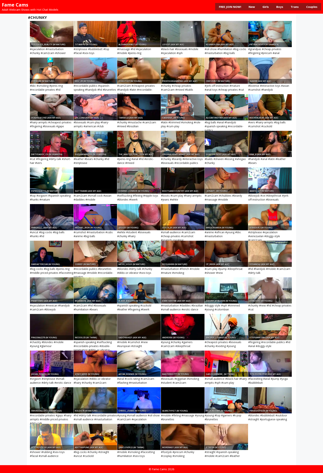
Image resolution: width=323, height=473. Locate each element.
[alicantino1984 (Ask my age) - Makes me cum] (226, 107)
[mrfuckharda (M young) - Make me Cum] (226, 217)
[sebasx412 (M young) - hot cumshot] (270, 217)
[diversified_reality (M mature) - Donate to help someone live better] (51, 34)
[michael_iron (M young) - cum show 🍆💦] (95, 217)
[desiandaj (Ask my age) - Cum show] (270, 254)
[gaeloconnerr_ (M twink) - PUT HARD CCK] (226, 364)
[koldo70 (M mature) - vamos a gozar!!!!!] (95, 400)
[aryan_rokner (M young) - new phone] (139, 364)
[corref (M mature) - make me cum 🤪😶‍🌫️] (95, 254)
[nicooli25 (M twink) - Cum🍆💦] (95, 327)
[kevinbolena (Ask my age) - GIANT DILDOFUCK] (226, 34)
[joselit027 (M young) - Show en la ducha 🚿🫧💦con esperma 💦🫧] (139, 71)
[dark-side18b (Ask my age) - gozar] (182, 290)
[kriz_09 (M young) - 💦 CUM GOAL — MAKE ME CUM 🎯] (95, 71)
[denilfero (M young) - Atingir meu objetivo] (270, 290)
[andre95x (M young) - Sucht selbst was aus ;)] (182, 327)
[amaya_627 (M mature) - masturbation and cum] (270, 180)
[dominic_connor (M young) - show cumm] (139, 180)
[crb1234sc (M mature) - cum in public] (226, 71)
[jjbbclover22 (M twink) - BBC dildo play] (139, 437)
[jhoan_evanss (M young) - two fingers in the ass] (51, 364)
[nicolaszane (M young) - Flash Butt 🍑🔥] (226, 400)
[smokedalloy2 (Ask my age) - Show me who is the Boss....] (51, 400)
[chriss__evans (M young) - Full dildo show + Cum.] (139, 400)
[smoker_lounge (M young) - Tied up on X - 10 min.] (226, 327)
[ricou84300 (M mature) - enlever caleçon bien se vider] (182, 254)
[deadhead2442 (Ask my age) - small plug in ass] (51, 107)
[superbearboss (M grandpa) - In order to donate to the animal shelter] (95, 144)
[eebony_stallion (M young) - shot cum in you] (226, 290)
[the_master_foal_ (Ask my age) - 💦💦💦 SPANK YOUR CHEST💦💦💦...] (139, 144)
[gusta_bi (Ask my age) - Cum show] (182, 217)
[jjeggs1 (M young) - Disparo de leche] (139, 217)
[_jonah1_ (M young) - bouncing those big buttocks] (226, 180)
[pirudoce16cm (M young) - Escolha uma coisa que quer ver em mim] (270, 400)
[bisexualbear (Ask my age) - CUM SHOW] (270, 107)
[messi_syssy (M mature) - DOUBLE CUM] (139, 254)
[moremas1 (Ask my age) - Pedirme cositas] (182, 437)
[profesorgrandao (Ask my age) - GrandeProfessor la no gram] (182, 71)
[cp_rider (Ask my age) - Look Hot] (226, 254)
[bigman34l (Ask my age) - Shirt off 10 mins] (95, 290)
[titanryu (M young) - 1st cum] (95, 34)
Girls (265, 7)
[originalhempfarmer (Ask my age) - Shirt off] (182, 144)
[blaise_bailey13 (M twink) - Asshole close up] (139, 290)
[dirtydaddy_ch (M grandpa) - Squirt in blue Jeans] (51, 144)
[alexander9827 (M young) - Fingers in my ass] (139, 34)
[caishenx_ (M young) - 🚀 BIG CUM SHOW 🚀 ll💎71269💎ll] (182, 107)
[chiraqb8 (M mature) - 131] (51, 71)
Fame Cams (15, 4)
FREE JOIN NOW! (230, 7)
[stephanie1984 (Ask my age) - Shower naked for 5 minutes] (270, 327)
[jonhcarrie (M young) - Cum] (95, 364)
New (252, 7)
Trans (295, 7)
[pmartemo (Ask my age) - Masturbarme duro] (51, 290)
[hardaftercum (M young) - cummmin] (51, 254)
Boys (279, 7)
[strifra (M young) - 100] (226, 437)
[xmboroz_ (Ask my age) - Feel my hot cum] (51, 217)
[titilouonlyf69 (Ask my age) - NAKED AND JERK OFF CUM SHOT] (270, 364)
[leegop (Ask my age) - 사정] (182, 34)
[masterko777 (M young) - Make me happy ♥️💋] (182, 364)
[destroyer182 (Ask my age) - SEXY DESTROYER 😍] (51, 437)
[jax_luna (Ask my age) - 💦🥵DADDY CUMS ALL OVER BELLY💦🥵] (95, 107)
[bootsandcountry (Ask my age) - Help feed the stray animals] (182, 180)
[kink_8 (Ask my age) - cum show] (270, 144)
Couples (311, 7)
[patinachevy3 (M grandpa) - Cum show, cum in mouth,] (270, 34)
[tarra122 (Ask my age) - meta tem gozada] (139, 107)
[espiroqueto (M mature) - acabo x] (51, 180)
